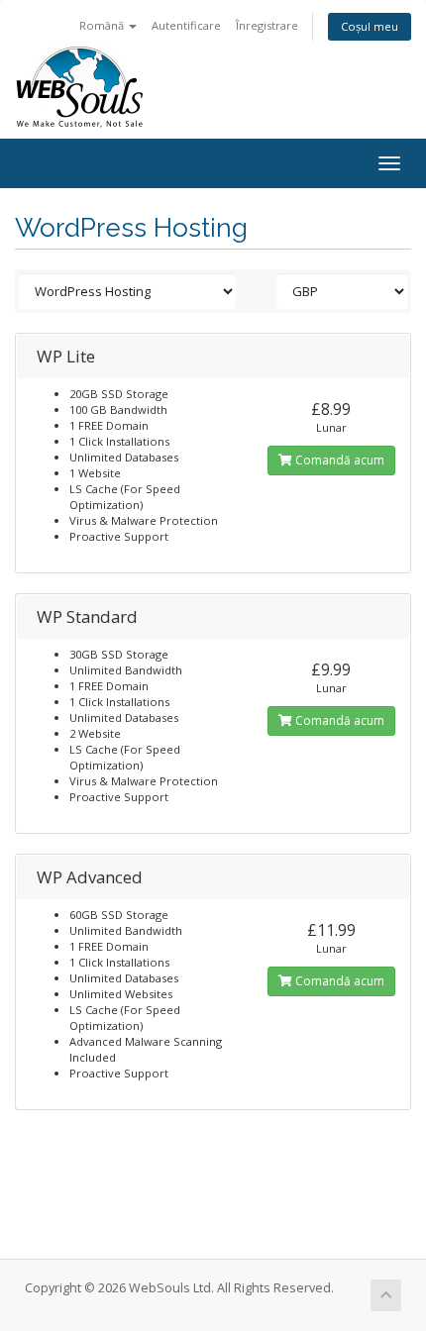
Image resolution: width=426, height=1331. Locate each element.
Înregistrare (267, 25)
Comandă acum (338, 460)
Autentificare (186, 25)
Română (103, 25)
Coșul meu (369, 26)
